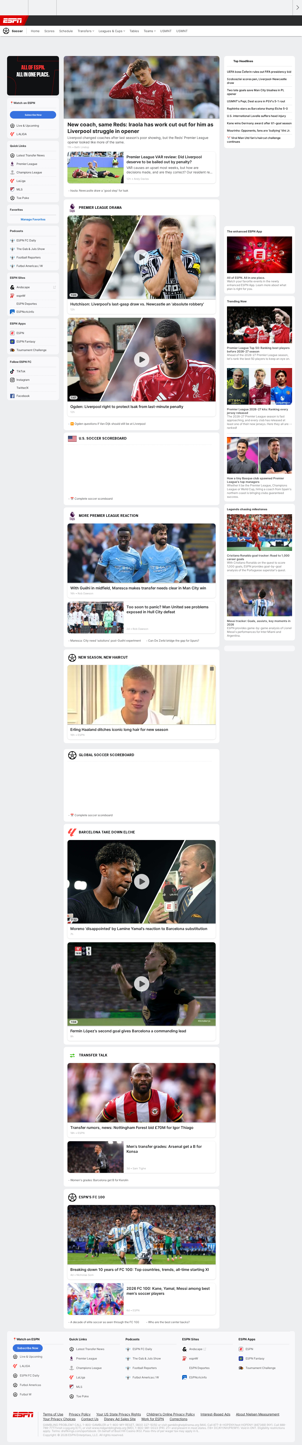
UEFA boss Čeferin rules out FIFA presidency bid (259, 71)
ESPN (12, 20)
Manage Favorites (33, 219)
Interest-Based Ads (215, 1414)
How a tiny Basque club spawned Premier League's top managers (255, 480)
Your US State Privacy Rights (118, 1414)
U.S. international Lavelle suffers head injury (256, 116)
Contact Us (89, 1419)
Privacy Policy (80, 1414)
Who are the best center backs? (169, 1322)
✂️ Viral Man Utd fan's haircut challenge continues (254, 139)
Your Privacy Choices (59, 1419)
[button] (287, 20)
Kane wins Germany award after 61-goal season (259, 123)
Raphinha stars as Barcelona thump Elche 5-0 (257, 108)
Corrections (178, 1419)
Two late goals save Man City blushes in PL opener (255, 92)
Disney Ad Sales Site (120, 1419)
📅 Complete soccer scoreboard (91, 498)
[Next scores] (297, 7)
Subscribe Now (33, 114)
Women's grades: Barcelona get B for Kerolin (99, 1180)
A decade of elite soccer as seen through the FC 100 (104, 1322)
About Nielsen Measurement (257, 1414)
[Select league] (14, 7)
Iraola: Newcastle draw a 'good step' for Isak (99, 190)
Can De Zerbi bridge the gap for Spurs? (173, 640)
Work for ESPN (152, 1419)
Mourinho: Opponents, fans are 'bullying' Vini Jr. (258, 130)
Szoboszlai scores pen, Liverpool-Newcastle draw (257, 81)
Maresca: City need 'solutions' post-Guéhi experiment (105, 640)
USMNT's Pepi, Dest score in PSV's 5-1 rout (256, 101)
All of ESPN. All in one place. (246, 277)
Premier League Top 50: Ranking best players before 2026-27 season (258, 349)
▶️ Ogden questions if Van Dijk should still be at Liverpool (108, 423)
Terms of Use (53, 1414)
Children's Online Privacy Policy (171, 1414)
